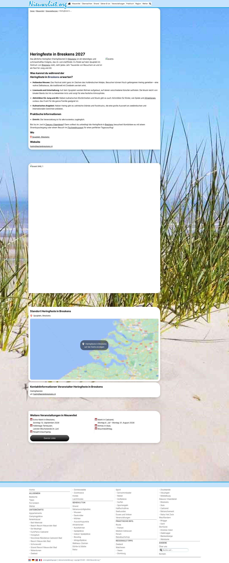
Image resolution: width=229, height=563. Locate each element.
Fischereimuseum (75, 127)
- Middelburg (165, 496)
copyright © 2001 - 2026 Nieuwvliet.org (86, 560)
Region (138, 4)
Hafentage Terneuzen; (46, 427)
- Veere (119, 550)
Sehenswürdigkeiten (81, 509)
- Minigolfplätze (79, 540)
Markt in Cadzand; (116, 421)
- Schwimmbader (123, 493)
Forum (118, 534)
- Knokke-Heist (166, 530)
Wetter (145, 4)
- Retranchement (166, 511)
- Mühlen (76, 518)
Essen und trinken (124, 514)
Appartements (35, 513)
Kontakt (162, 554)
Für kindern (34, 503)
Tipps (31, 500)
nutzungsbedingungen (50, 560)
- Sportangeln (122, 505)
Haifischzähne (122, 508)
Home (32, 490)
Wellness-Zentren (80, 543)
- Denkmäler (77, 515)
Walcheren (120, 547)
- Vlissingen (164, 493)
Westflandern (165, 517)
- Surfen (119, 502)
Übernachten (87, 4)
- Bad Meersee (35, 522)
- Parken (119, 528)
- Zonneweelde (79, 490)
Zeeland (119, 544)
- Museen (76, 512)
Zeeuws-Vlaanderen (54, 124)
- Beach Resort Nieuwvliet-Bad (43, 525)
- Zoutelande (164, 490)
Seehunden (121, 511)
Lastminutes (77, 499)
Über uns (163, 546)
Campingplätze (36, 516)
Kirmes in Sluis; (104, 426)
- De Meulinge (35, 528)
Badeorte (33, 497)
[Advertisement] (181, 69)
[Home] (69, 4)
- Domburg (121, 553)
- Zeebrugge (164, 533)
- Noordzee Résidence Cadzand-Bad (45, 538)
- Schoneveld (35, 544)
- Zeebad (33, 553)
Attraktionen (150, 98)
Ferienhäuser (34, 519)
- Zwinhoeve (78, 493)
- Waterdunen (35, 550)
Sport (118, 490)
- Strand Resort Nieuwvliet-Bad (43, 547)
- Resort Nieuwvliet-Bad (39, 541)
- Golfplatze (121, 499)
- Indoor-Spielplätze (81, 534)
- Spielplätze (78, 531)
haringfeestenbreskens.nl (41, 146)
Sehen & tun (105, 4)
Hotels (75, 496)
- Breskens (164, 502)
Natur (74, 549)
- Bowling (76, 537)
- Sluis (162, 505)
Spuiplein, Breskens (40, 137)
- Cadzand (163, 508)
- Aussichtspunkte (80, 521)
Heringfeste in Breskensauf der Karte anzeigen (95, 345)
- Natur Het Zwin (166, 514)
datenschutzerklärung (65, 560)
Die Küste (163, 527)
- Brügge (163, 520)
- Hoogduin (34, 535)
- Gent (162, 524)
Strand (96, 4)
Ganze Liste (50, 438)
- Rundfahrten (78, 528)
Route (118, 525)
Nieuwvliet (76, 4)
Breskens (72, 59)
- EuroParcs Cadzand (38, 532)
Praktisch (130, 4)
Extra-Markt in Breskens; (46, 421)
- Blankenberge (166, 536)
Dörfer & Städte (79, 546)
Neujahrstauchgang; (42, 432)
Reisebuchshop (123, 537)
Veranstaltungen (118, 4)
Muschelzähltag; (105, 429)
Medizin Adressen (124, 531)
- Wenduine (164, 539)
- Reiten (119, 496)
